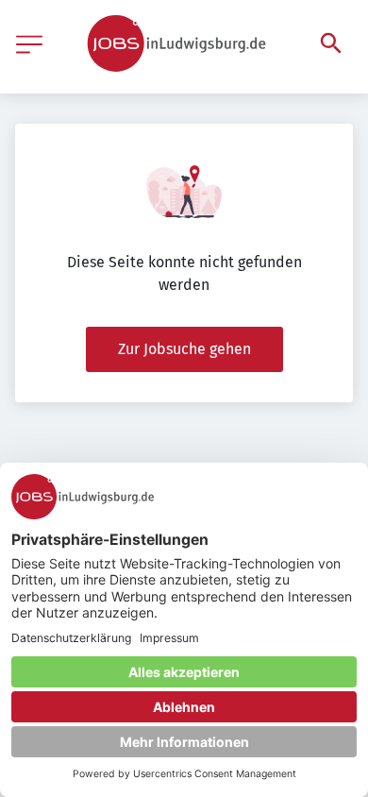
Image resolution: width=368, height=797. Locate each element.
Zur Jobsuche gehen (184, 349)
